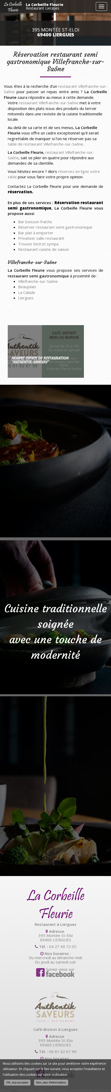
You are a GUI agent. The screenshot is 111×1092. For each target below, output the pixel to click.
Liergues (26, 297)
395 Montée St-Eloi (55, 32)
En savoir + (46, 351)
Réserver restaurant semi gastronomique (55, 227)
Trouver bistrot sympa (38, 243)
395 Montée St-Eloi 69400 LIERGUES (55, 937)
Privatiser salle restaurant (41, 238)
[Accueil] (13, 6)
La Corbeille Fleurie (44, 6)
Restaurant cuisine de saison (43, 249)
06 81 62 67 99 (62, 1051)
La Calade (26, 292)
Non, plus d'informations (51, 1082)
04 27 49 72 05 (62, 946)
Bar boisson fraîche (35, 221)
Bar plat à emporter (35, 232)
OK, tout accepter (17, 1082)
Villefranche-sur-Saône (38, 281)
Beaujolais (27, 286)
